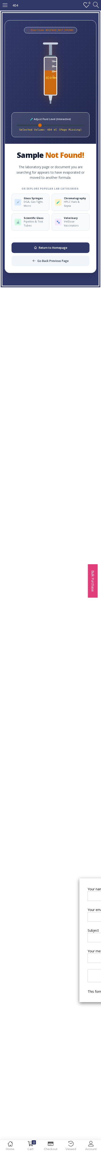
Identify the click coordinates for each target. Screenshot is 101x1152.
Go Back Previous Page (53, 261)
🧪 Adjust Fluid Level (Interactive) (50, 119)
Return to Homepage (53, 248)
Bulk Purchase (93, 581)
